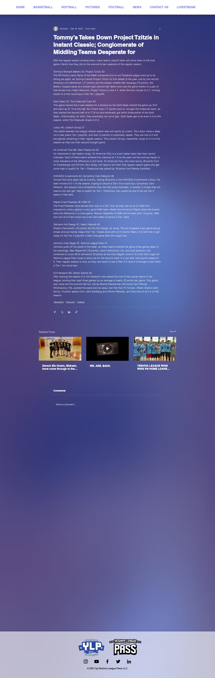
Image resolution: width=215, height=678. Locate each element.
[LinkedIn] (129, 661)
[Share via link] (76, 312)
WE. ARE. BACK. (100, 365)
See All (173, 331)
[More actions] (160, 28)
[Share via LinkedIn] (69, 312)
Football (81, 302)
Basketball (59, 302)
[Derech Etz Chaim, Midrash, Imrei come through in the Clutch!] (60, 349)
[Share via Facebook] (54, 312)
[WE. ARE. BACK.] (107, 349)
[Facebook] (107, 661)
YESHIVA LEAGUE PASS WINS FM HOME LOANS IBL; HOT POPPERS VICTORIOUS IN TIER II (152, 367)
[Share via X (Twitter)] (62, 312)
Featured (70, 302)
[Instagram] (85, 661)
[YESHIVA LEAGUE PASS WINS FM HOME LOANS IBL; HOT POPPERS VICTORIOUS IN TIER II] (155, 349)
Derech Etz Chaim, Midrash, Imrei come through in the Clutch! (59, 367)
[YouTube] (96, 661)
